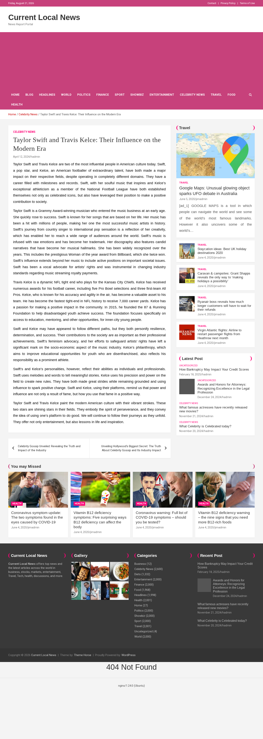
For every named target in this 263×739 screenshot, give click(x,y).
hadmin (35, 156)
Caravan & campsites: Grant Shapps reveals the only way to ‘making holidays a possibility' (224, 277)
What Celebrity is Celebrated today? (205, 426)
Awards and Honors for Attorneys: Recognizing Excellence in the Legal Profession (224, 388)
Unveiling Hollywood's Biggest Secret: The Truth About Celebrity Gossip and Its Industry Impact (131, 448)
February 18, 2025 (190, 374)
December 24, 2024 (209, 397)
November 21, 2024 (191, 416)
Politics (83, 94)
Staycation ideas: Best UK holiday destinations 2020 (222, 251)
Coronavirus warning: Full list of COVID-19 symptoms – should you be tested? (161, 517)
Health (17, 104)
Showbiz (137, 94)
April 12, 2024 (21, 156)
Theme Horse (82, 655)
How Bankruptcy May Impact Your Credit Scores (214, 369)
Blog (29, 94)
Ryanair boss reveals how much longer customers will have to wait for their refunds (224, 305)
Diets (137, 574)
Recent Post (211, 555)
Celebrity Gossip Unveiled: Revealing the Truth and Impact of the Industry (49, 448)
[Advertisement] (131, 61)
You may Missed (26, 466)
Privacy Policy (228, 3)
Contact (212, 3)
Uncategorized (188, 365)
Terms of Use (247, 3)
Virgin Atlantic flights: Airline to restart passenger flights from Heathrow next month (219, 334)
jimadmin (201, 199)
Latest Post (192, 359)
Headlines (47, 94)
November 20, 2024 (191, 431)
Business (140, 564)
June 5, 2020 (187, 199)
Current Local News (44, 17)
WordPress (128, 655)
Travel (216, 94)
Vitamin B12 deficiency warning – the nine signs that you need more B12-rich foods (224, 517)
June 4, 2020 (205, 257)
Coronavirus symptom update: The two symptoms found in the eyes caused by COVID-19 (37, 517)
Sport (120, 94)
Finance (102, 94)
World (66, 94)
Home (15, 94)
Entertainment (162, 94)
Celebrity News (192, 94)
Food (231, 94)
